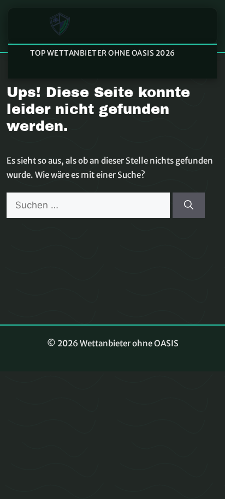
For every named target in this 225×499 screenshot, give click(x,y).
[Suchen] (189, 206)
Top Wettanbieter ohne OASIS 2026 (102, 53)
